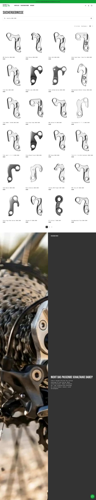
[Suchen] (85, 5)
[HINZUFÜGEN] (22, 54)
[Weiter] (52, 227)
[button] (84, 26)
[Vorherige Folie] (1, 1)
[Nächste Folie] (94, 1)
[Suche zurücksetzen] (91, 18)
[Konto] (88, 5)
